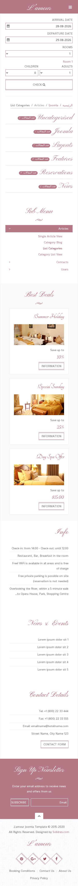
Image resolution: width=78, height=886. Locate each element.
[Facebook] (56, 859)
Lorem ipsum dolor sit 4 (52, 662)
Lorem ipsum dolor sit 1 (53, 639)
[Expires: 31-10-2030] (39, 474)
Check (38, 85)
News (66, 186)
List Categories (52, 248)
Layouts (62, 145)
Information (51, 366)
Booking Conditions (22, 871)
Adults (67, 66)
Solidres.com (61, 832)
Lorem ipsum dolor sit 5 (52, 669)
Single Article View (50, 236)
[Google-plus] (33, 859)
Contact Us (47, 871)
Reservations (56, 172)
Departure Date (60, 33)
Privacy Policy (39, 878)
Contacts (62, 262)
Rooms (67, 47)
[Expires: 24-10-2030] (39, 334)
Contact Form (54, 744)
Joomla (63, 131)
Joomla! (53, 105)
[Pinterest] (21, 859)
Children (31, 66)
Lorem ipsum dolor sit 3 (52, 654)
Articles (63, 228)
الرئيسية (68, 105)
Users (64, 269)
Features (62, 158)
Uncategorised (55, 117)
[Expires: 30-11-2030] (39, 404)
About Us (65, 871)
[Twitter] (45, 859)
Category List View (50, 254)
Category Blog (53, 242)
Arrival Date (62, 20)
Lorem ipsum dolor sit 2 (52, 647)
